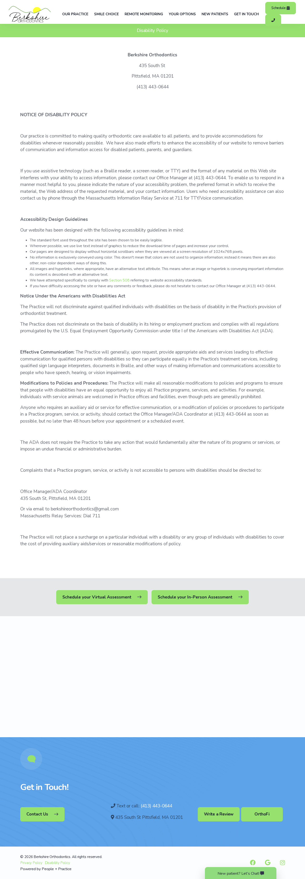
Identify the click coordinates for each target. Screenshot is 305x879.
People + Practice (56, 869)
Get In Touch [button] (246, 14)
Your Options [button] (182, 14)
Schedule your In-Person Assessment (195, 597)
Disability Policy (57, 862)
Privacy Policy (31, 862)
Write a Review (219, 814)
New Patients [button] (215, 14)
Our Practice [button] (75, 14)
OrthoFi (261, 814)
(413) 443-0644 (156, 806)
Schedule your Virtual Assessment (96, 597)
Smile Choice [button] (106, 14)
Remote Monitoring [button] (144, 14)
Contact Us (37, 814)
